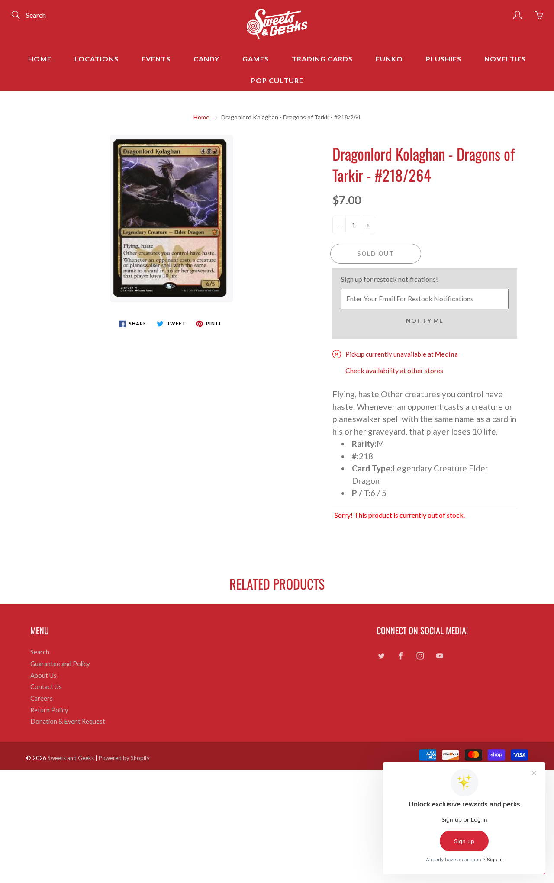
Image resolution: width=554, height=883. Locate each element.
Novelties (505, 59)
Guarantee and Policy (60, 663)
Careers (41, 698)
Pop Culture (277, 80)
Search (39, 652)
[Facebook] (400, 655)
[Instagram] (420, 655)
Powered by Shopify (124, 757)
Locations (96, 59)
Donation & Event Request (67, 721)
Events (156, 59)
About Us (43, 675)
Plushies (443, 59)
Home (40, 59)
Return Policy (49, 710)
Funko (389, 59)
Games (255, 59)
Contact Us (46, 686)
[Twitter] (381, 655)
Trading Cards (322, 59)
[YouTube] (439, 655)
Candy (206, 59)
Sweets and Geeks (71, 757)
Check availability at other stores (394, 370)
